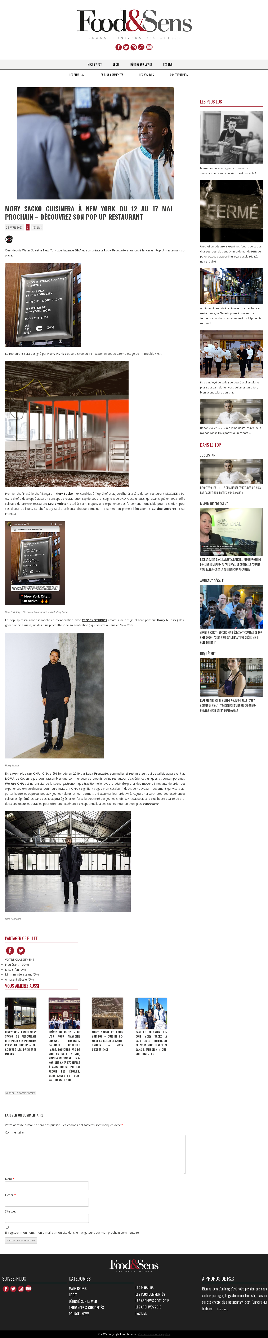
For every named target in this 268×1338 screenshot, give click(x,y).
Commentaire (14, 1132)
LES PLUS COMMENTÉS (111, 74)
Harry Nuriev (56, 354)
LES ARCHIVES (146, 74)
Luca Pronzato (115, 250)
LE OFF (116, 64)
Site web (11, 1211)
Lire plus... (222, 1309)
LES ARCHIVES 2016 (148, 1307)
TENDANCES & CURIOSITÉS (86, 1307)
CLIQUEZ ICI (151, 804)
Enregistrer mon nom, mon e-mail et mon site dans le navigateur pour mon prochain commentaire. (72, 1232)
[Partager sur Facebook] (10, 954)
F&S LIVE (167, 64)
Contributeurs (179, 74)
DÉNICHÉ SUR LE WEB (141, 64)
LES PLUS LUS (77, 74)
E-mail (10, 1195)
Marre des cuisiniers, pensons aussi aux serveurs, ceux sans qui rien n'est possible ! (228, 170)
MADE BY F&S (95, 64)
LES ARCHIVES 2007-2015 (152, 1300)
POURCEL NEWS (79, 1313)
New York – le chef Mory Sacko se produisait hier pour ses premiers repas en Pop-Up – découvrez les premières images (20, 1043)
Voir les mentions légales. (154, 1334)
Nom (9, 1179)
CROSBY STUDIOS (94, 620)
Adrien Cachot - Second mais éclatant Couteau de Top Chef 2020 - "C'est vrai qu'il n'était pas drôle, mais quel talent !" (231, 637)
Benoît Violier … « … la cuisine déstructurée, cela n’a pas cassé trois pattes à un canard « (230, 430)
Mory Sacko (64, 494)
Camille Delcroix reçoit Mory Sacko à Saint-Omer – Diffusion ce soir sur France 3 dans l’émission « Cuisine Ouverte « (151, 1043)
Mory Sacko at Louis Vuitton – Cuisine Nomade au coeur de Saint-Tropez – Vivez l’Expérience (107, 1041)
